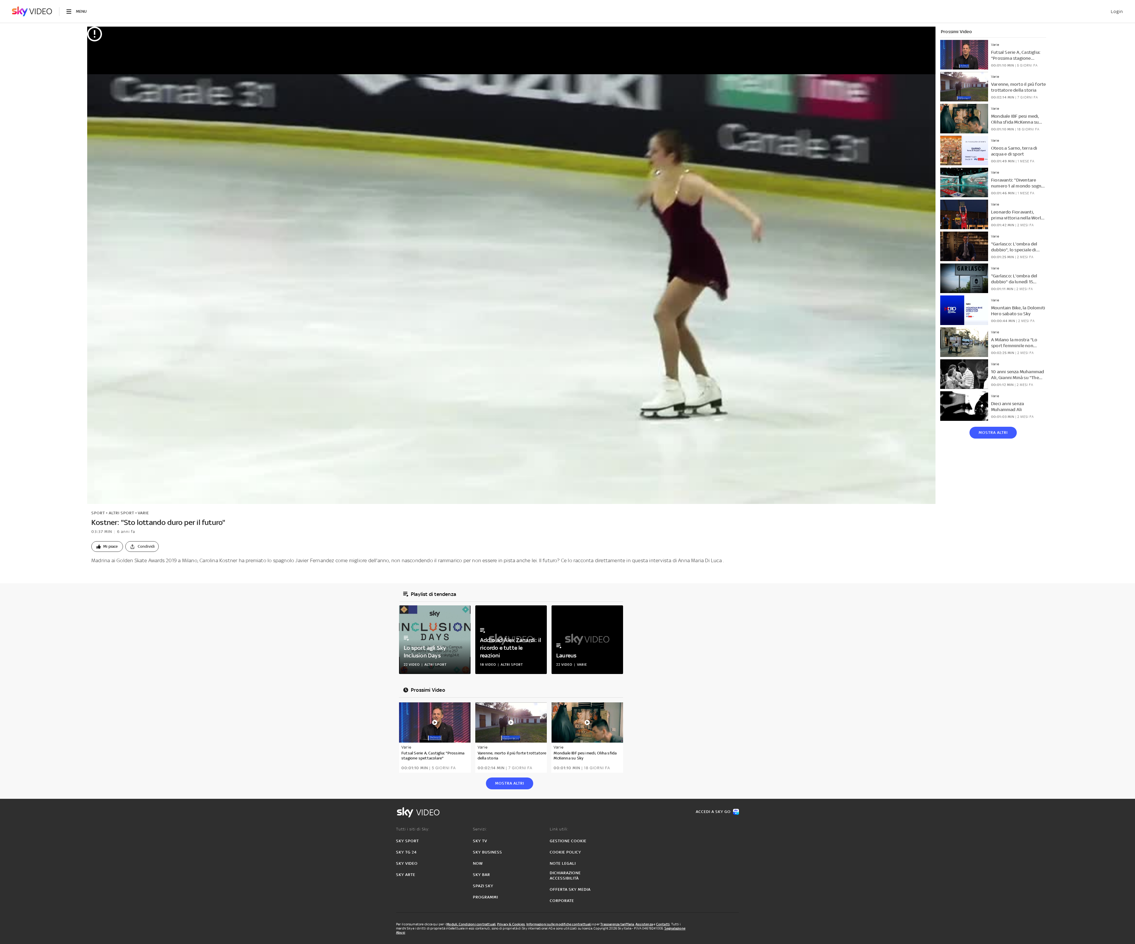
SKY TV (480, 841)
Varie (143, 513)
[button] (107, 546)
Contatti (663, 924)
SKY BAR (481, 874)
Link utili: (559, 829)
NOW (478, 863)
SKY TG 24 (406, 852)
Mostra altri (993, 432)
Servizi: (480, 829)
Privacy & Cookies (511, 924)
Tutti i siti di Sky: (412, 829)
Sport (98, 513)
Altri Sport (121, 513)
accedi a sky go (713, 811)
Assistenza (644, 924)
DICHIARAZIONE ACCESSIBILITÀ (565, 875)
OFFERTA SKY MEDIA (570, 889)
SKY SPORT (407, 841)
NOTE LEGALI (563, 863)
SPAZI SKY (483, 886)
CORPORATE (562, 900)
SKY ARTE (405, 874)
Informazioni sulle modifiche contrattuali (558, 924)
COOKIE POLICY (565, 852)
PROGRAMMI (485, 897)
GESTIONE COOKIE (568, 841)
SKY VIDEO (407, 863)
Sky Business (487, 852)
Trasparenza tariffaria (617, 924)
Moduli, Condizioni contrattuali (471, 924)
